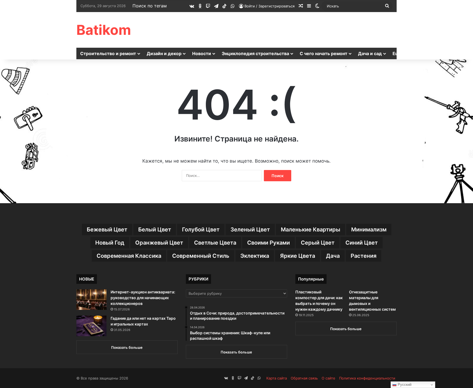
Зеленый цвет (250, 229)
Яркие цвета (297, 256)
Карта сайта (276, 378)
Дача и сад (370, 53)
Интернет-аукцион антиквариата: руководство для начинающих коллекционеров (143, 298)
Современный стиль (200, 256)
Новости (201, 53)
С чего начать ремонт (323, 53)
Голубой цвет (201, 229)
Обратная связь (304, 378)
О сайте (328, 378)
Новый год (109, 242)
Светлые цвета (215, 242)
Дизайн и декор (164, 53)
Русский (404, 385)
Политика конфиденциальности (367, 378)
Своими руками (268, 242)
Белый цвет (154, 229)
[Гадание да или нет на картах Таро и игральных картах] (91, 326)
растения (363, 256)
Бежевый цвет (107, 229)
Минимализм (369, 229)
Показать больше (127, 347)
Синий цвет (361, 242)
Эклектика (254, 256)
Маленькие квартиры (310, 229)
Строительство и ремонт (108, 53)
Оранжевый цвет (159, 242)
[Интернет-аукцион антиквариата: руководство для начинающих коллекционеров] (91, 299)
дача (333, 256)
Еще (397, 53)
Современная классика (129, 256)
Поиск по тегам (149, 6)
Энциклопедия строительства (255, 53)
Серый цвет (317, 242)
